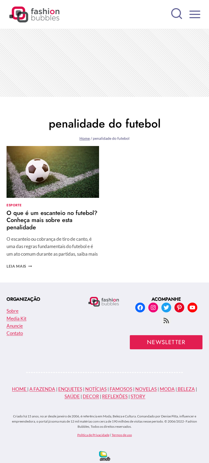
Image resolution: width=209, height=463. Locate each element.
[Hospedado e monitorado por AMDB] (104, 456)
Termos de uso (122, 435)
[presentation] (53, 172)
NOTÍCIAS (96, 389)
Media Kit (16, 318)
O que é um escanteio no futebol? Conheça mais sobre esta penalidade (52, 220)
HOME (19, 389)
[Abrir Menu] (195, 14)
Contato (15, 333)
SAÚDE (72, 396)
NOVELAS (146, 389)
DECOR (91, 396)
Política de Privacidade (93, 435)
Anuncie (15, 326)
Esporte (14, 205)
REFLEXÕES (115, 396)
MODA (167, 389)
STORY (138, 396)
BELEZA (186, 389)
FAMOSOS (121, 389)
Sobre (13, 311)
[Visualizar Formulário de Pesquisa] (176, 14)
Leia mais (19, 266)
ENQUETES (70, 389)
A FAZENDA (42, 389)
